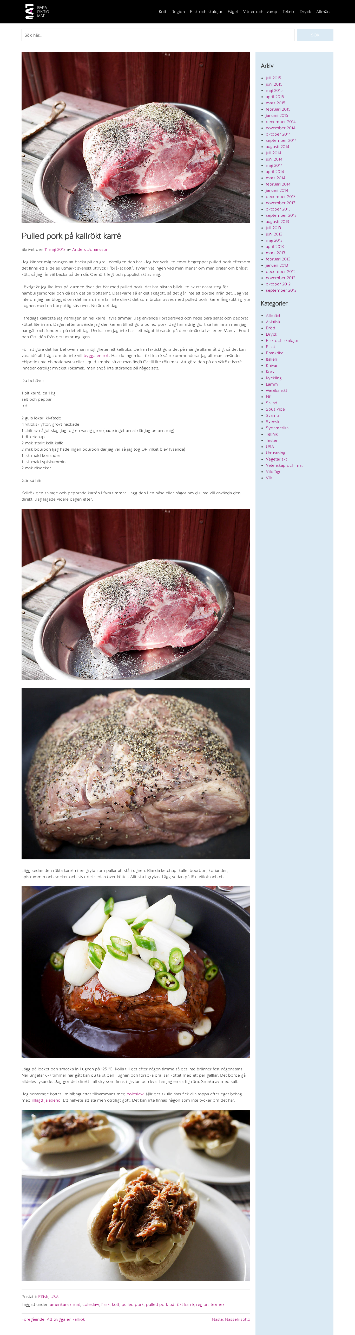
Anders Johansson (90, 249)
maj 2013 (274, 240)
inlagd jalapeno (46, 1100)
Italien (271, 359)
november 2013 (280, 203)
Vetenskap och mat (284, 465)
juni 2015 (274, 84)
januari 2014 (277, 190)
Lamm (272, 384)
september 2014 (281, 140)
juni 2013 (274, 234)
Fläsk (43, 1296)
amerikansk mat (65, 1304)
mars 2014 (275, 178)
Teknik (288, 11)
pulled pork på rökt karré (170, 1304)
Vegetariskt (276, 459)
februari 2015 (278, 109)
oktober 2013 (278, 209)
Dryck (305, 11)
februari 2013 (278, 259)
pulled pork (133, 1304)
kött (115, 1304)
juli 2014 (273, 153)
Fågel (233, 11)
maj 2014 (274, 165)
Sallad (271, 403)
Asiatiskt (274, 321)
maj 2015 (274, 90)
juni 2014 (274, 159)
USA (54, 1296)
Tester (272, 440)
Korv (270, 371)
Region (178, 11)
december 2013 (280, 196)
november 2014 (280, 128)
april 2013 (275, 246)
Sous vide (275, 409)
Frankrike (275, 353)
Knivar (272, 365)
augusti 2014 (277, 146)
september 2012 (281, 290)
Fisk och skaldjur (206, 11)
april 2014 (275, 171)
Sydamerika (277, 428)
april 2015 (275, 96)
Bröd (270, 328)
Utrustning (275, 453)
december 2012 (280, 271)
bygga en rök (96, 355)
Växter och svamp (260, 11)
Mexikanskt (276, 390)
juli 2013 (273, 228)
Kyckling (274, 378)
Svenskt (273, 421)
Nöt (269, 396)
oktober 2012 (278, 284)
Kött (162, 11)
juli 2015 (273, 78)
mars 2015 (275, 103)
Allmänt (323, 11)
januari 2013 (277, 265)
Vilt (269, 478)
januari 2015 (277, 115)
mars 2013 (275, 252)
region (202, 1304)
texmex (217, 1304)
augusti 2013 (277, 221)
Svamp (272, 415)
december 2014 (281, 121)
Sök (315, 35)
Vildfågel (274, 471)
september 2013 (281, 215)
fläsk (105, 1304)
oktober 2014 (278, 134)
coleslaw (135, 1094)
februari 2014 (278, 184)
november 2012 (280, 277)
